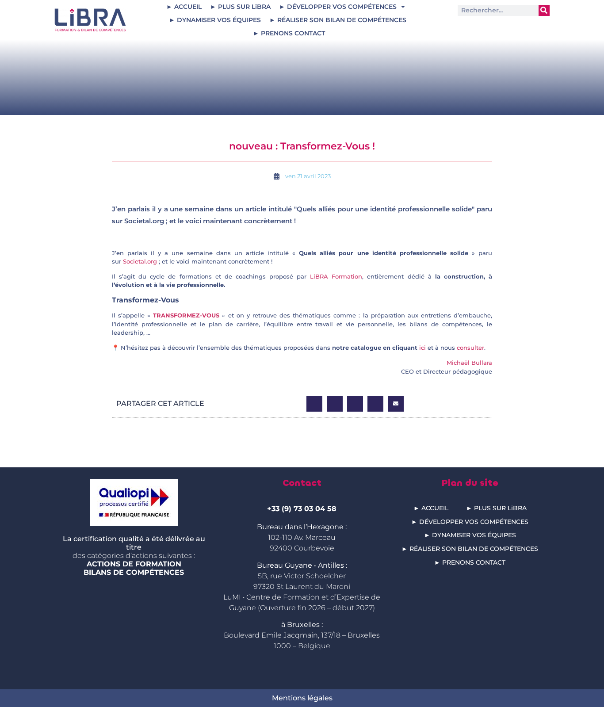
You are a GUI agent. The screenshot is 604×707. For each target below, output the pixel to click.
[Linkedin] (472, 27)
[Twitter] (493, 27)
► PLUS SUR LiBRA (240, 7)
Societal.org (140, 261)
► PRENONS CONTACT (289, 33)
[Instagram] (514, 27)
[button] (314, 404)
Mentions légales (302, 698)
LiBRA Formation (336, 276)
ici (422, 347)
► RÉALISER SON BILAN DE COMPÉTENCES (337, 20)
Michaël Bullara (469, 362)
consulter (470, 347)
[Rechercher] (544, 10)
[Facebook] (535, 27)
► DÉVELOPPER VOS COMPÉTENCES (338, 7)
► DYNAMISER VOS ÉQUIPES (215, 20)
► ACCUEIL (184, 7)
